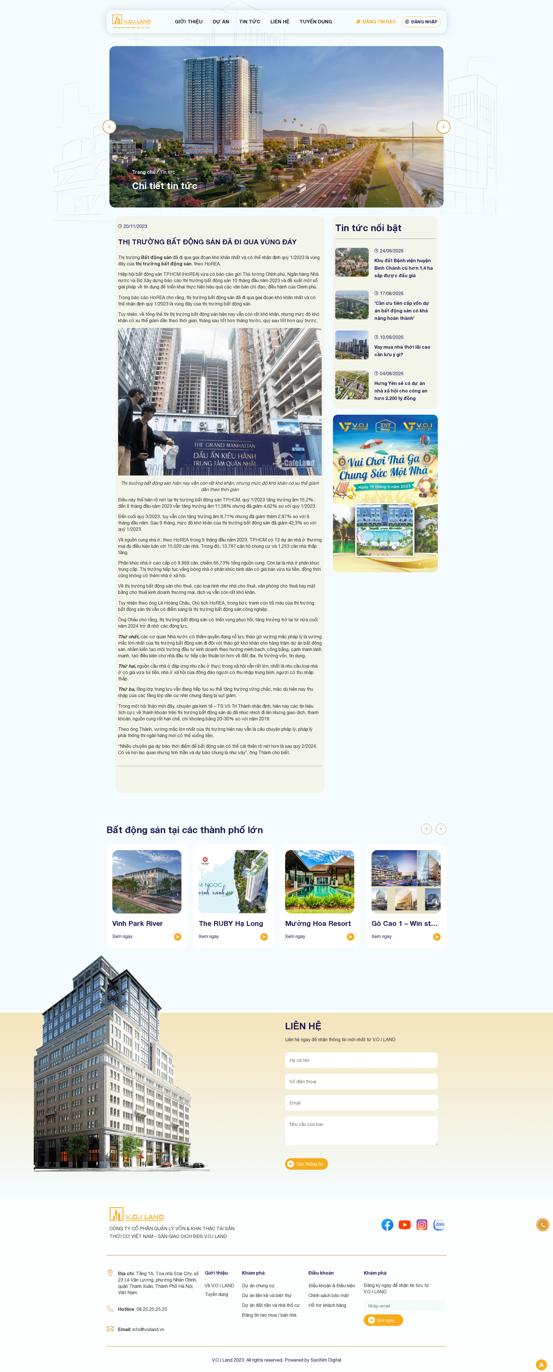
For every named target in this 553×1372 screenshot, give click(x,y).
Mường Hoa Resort (318, 923)
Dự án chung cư (258, 1285)
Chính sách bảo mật (328, 1295)
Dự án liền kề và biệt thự (267, 1295)
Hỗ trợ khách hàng (327, 1305)
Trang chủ (144, 172)
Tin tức (249, 21)
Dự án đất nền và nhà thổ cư (271, 1305)
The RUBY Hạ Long (231, 923)
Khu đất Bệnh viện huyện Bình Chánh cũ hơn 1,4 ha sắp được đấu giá (403, 268)
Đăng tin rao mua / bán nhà (269, 1315)
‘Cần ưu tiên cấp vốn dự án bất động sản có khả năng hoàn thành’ (401, 310)
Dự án (221, 21)
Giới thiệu (189, 21)
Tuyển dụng (316, 21)
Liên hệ (279, 21)
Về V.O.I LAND (219, 1285)
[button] (109, 127)
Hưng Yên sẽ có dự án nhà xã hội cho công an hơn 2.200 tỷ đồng (400, 390)
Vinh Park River (137, 923)
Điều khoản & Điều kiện (331, 1285)
